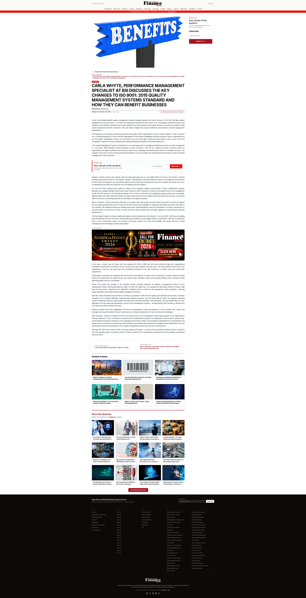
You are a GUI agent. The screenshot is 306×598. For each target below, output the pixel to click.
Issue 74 (119, 540)
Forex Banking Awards (172, 553)
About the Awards (146, 512)
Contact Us (94, 519)
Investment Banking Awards (173, 560)
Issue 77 (119, 532)
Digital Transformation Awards (174, 540)
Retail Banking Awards (197, 568)
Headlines (192, 9)
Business (125, 9)
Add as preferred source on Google (173, 112)
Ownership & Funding (197, 547)
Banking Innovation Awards (173, 565)
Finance (132, 9)
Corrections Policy (196, 550)
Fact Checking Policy (197, 558)
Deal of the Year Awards (173, 532)
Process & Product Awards (198, 525)
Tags (168, 590)
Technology (147, 9)
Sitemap (164, 590)
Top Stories (107, 9)
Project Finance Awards (197, 522)
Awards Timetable (146, 514)
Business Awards (171, 517)
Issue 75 (119, 537)
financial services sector (144, 123)
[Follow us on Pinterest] (147, 593)
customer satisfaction (138, 216)
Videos (169, 9)
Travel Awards (195, 540)
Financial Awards (196, 560)
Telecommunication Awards (198, 527)
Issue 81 (119, 522)
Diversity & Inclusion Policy (198, 555)
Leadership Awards (196, 514)
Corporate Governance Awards (174, 535)
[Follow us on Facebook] (153, 593)
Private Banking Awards (197, 563)
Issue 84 (119, 514)
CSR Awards (170, 530)
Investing (156, 9)
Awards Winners (146, 517)
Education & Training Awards (174, 545)
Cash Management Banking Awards (175, 519)
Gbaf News (104, 109)
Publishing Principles (197, 545)
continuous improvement (157, 139)
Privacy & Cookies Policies (98, 525)
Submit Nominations (146, 519)
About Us (94, 512)
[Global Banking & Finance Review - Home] (153, 3)
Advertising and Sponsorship (99, 514)
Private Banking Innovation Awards (200, 565)
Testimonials (145, 522)
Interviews (116, 9)
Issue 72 (119, 545)
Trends (199, 9)
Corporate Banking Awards (173, 537)
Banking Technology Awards (174, 522)
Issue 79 (119, 527)
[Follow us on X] (159, 593)
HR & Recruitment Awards (198, 530)
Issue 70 (119, 550)
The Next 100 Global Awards (199, 535)
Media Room (145, 525)
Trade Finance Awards (197, 532)
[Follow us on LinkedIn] (156, 593)
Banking (139, 9)
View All (119, 553)
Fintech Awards (170, 542)
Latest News (95, 522)
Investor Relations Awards (198, 512)
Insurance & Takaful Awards (174, 558)
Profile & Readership (97, 517)
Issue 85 (119, 512)
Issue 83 (119, 517)
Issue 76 (119, 535)
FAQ (143, 527)
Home (93, 75)
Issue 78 (119, 530)
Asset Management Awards (173, 512)
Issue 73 (119, 542)
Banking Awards (171, 563)
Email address (181, 499)
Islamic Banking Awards (197, 517)
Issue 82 (119, 519)
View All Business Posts (138, 490)
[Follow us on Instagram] (150, 593)
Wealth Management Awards (199, 537)
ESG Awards (170, 550)
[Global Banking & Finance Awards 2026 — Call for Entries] (138, 245)
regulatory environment (100, 125)
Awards (176, 9)
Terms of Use (95, 527)
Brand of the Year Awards (173, 514)
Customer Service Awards (173, 527)
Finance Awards (171, 570)
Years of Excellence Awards (199, 542)
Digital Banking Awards (172, 568)
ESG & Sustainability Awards (174, 547)
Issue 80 (119, 525)
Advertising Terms (96, 530)
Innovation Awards (171, 555)
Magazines (183, 9)
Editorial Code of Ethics (197, 553)
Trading (162, 9)
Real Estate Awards (196, 519)
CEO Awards (170, 525)
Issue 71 (119, 547)
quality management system (123, 120)
